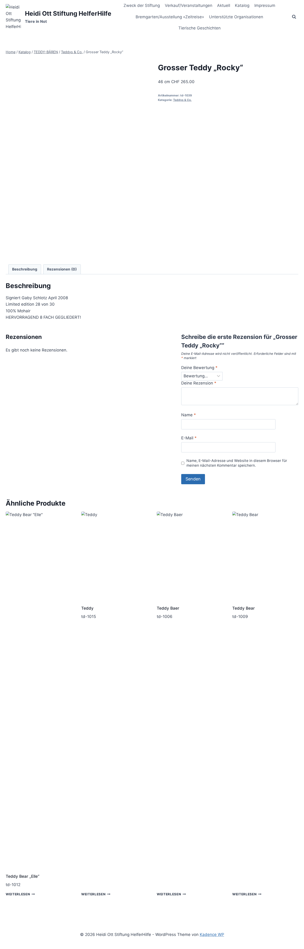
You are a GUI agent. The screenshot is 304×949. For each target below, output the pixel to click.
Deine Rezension (198, 383)
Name (188, 415)
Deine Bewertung (199, 367)
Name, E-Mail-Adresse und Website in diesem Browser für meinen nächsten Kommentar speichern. (236, 463)
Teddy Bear (243, 608)
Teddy (87, 608)
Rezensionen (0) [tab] (62, 269)
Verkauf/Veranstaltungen (188, 5)
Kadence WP (212, 934)
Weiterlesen (18, 894)
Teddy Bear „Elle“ (22, 876)
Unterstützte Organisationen (236, 16)
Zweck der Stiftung (142, 5)
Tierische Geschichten (199, 28)
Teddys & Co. (182, 100)
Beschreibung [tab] (24, 269)
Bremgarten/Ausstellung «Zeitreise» (170, 16)
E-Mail (189, 438)
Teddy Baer (168, 608)
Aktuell (223, 5)
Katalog (242, 5)
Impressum (264, 5)
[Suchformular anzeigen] (294, 17)
